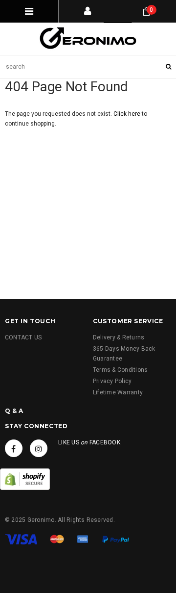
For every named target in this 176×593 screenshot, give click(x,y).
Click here (127, 113)
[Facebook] (13, 448)
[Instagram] (38, 448)
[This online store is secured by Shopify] (25, 478)
